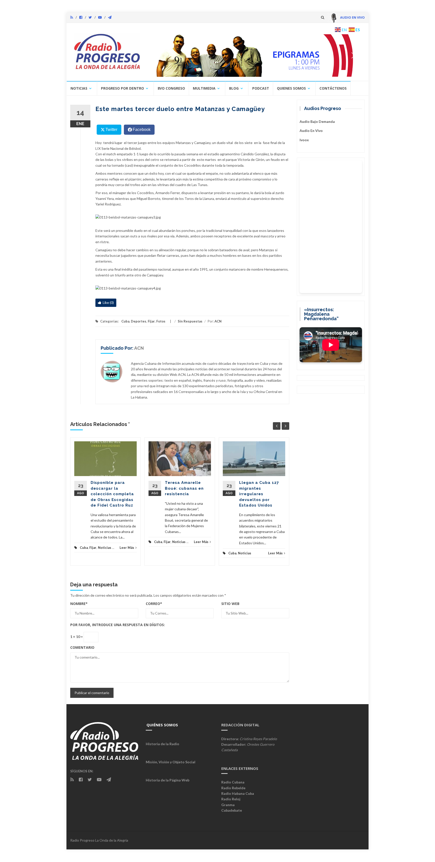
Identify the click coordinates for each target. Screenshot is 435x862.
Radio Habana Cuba (237, 793)
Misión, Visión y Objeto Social (170, 762)
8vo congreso (171, 88)
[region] (254, 55)
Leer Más (127, 548)
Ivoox (304, 140)
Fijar (151, 321)
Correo (154, 603)
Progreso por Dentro (122, 88)
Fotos (160, 321)
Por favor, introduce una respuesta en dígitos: (117, 624)
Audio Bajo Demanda (317, 121)
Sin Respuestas (190, 321)
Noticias (78, 88)
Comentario (82, 647)
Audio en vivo (311, 130)
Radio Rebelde (233, 788)
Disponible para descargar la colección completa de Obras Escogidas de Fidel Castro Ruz (112, 494)
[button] (254, 55)
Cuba (125, 321)
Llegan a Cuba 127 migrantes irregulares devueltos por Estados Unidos (259, 494)
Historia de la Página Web (167, 780)
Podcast (260, 88)
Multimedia (204, 88)
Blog (234, 88)
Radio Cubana (232, 782)
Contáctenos (333, 88)
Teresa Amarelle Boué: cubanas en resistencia (184, 488)
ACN (218, 321)
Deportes (138, 321)
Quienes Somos (291, 88)
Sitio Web (230, 603)
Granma (228, 805)
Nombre (79, 603)
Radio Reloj (230, 799)
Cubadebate (231, 810)
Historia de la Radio (162, 744)
